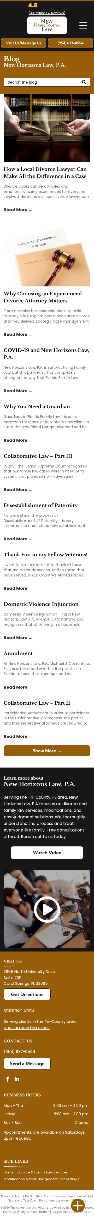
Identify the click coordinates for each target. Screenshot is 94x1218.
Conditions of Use (79, 1196)
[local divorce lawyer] (47, 128)
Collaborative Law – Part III (38, 456)
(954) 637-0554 (19, 1051)
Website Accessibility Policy (68, 1200)
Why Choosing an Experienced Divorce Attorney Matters (43, 297)
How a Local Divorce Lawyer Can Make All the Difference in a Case (45, 172)
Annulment (18, 653)
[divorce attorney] (47, 252)
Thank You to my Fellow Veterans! (45, 555)
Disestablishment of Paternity (41, 505)
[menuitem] (10, 1172)
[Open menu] (83, 25)
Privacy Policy (10, 1196)
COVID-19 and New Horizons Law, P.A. (46, 353)
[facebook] (7, 1079)
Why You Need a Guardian (37, 407)
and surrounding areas (27, 1028)
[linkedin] (17, 1079)
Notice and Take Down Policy (27, 1200)
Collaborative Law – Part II (37, 703)
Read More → (18, 210)
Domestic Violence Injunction (41, 604)
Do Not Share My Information (45, 1196)
